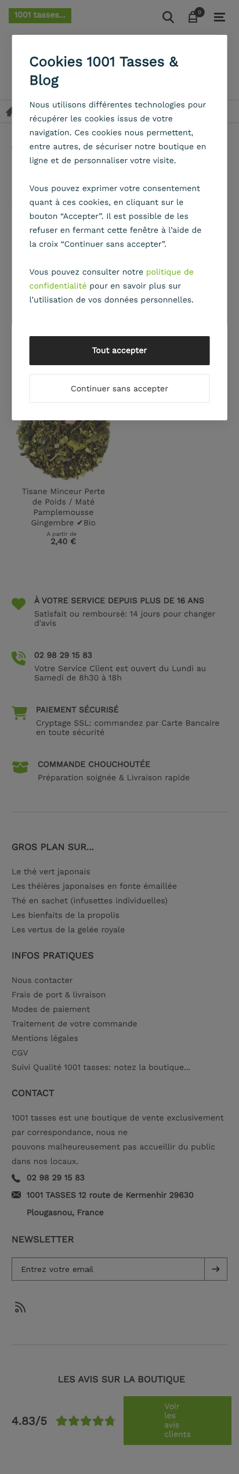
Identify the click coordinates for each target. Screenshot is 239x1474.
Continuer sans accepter (119, 389)
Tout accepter (119, 350)
